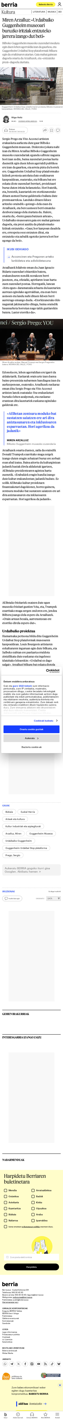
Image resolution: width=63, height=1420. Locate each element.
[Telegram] (11, 1363)
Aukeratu (30, 738)
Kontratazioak (8, 1321)
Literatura (39, 12)
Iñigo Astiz (16, 117)
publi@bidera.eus (20, 1300)
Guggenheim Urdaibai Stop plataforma (26, 848)
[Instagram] (32, 1363)
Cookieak (6, 1337)
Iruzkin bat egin (14, 898)
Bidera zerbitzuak (9, 1350)
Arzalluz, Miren (13, 833)
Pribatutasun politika (11, 1334)
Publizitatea (7, 1316)
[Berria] (10, 1285)
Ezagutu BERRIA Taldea (12, 1311)
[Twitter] (18, 1363)
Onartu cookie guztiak (31, 729)
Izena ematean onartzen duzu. (31, 1227)
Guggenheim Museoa (41, 833)
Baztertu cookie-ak (32, 747)
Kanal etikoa (7, 1342)
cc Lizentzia (7, 1339)
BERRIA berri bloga (10, 1313)
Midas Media (7, 1353)
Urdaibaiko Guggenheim (19, 840)
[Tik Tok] (52, 1363)
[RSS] (45, 1363)
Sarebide (6, 1323)
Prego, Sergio (13, 855)
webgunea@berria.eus (22, 1297)
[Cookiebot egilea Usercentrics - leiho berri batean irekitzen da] (46, 671)
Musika (52, 12)
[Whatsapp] (5, 1363)
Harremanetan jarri (10, 1302)
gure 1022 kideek (22, 685)
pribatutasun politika (31, 1227)
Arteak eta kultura (15, 819)
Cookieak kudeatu (43, 720)
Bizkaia (9, 811)
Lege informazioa (9, 1332)
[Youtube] (38, 1363)
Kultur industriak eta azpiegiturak (23, 826)
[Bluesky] (58, 1363)
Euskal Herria (28, 811)
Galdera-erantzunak (10, 1318)
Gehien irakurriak (15, 1014)
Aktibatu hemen (27, 871)
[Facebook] (25, 1363)
